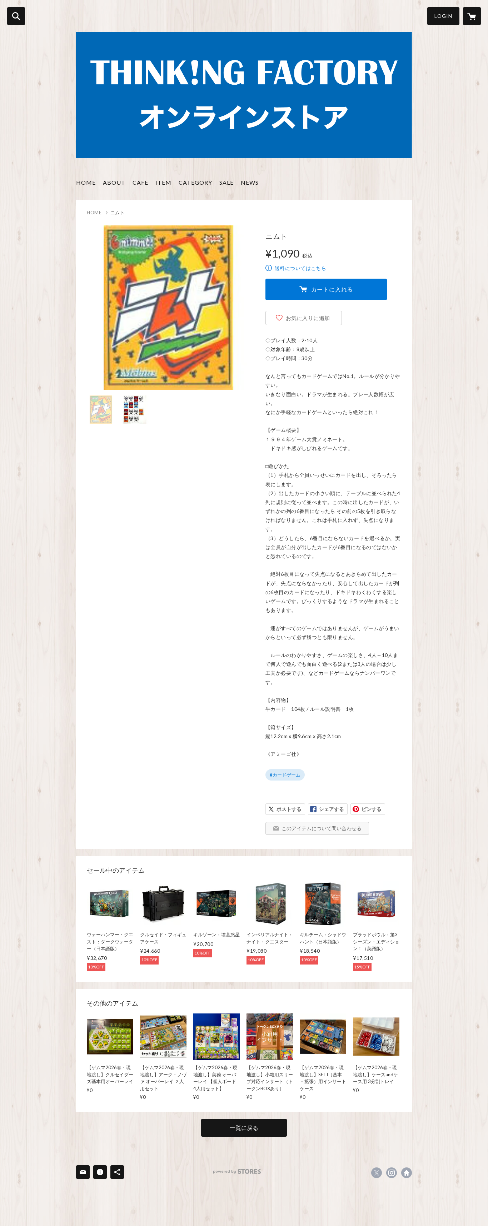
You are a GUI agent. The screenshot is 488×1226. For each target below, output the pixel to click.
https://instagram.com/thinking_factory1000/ (391, 1172)
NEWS (250, 182)
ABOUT (114, 182)
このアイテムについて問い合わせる (322, 828)
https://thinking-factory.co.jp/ (406, 1172)
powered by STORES (237, 1171)
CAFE (140, 182)
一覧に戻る (244, 1127)
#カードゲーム (285, 775)
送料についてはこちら (300, 268)
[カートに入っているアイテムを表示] (472, 16)
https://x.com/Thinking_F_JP (376, 1172)
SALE (226, 182)
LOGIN (443, 16)
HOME (86, 182)
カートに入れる (332, 289)
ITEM (163, 182)
